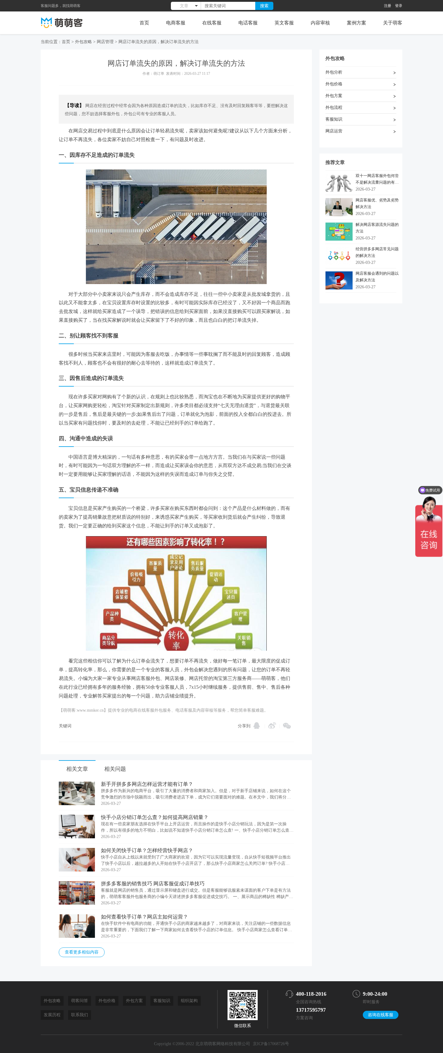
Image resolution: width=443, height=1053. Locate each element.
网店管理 (105, 42)
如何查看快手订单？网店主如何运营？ (144, 916)
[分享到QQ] (256, 725)
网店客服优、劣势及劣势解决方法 (377, 203)
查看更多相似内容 (82, 952)
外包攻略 (83, 42)
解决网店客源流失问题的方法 (377, 227)
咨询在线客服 (380, 1015)
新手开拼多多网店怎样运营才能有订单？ (147, 784)
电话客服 (248, 22)
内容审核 (320, 22)
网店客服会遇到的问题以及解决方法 (377, 276)
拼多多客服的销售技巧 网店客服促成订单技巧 (153, 883)
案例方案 (356, 22)
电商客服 (175, 22)
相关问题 (115, 769)
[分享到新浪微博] (272, 725)
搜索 (264, 5)
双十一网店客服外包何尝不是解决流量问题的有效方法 (377, 180)
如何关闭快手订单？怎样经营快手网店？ (147, 850)
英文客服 (284, 22)
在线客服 (212, 22)
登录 (398, 6)
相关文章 (77, 769)
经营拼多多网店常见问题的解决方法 (377, 252)
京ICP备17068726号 (271, 1044)
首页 (144, 22)
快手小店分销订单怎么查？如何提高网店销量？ (155, 817)
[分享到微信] (287, 726)
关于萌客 (392, 22)
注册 (387, 6)
